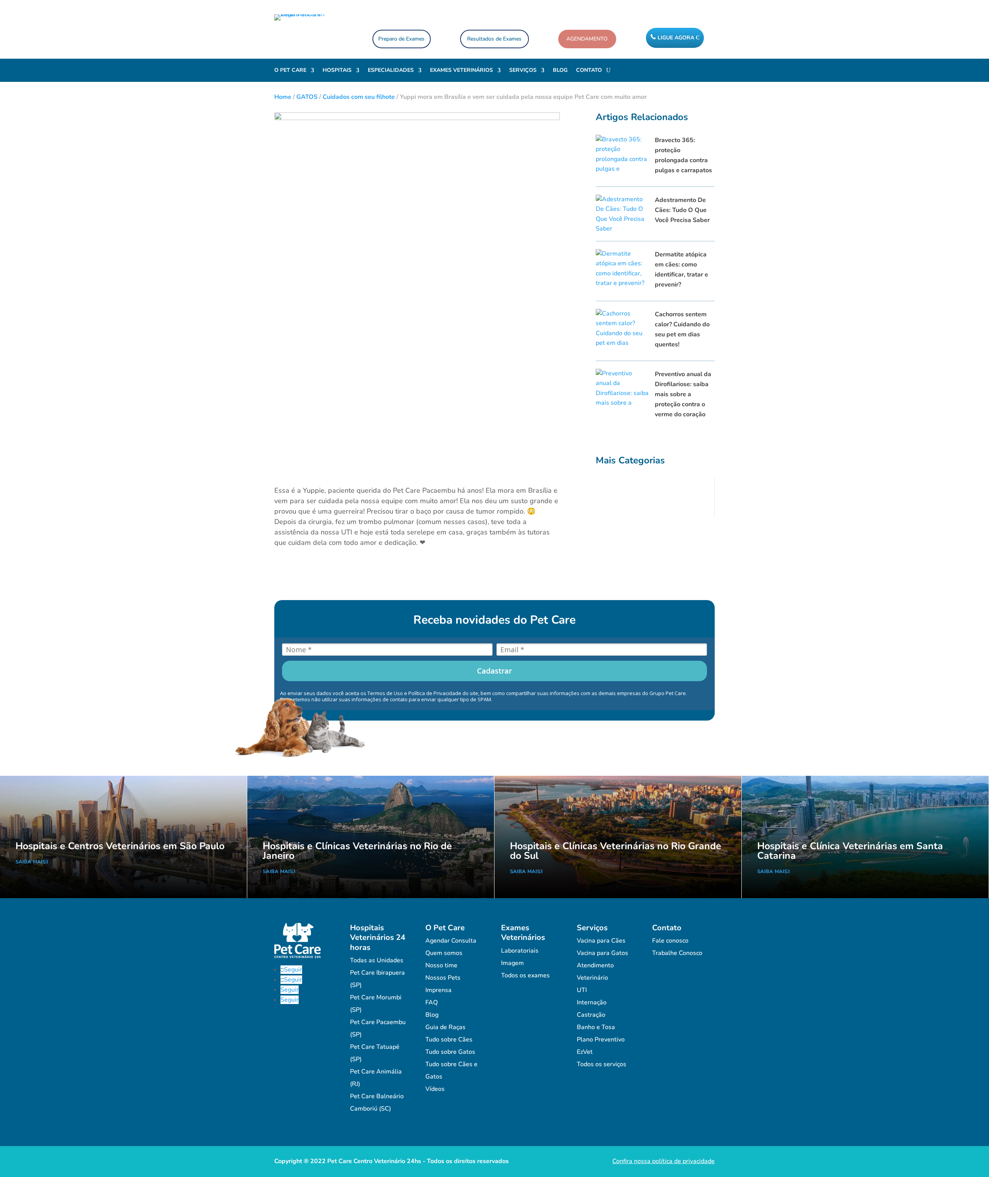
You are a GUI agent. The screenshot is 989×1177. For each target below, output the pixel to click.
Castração (591, 1015)
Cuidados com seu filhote (359, 97)
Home (282, 97)
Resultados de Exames (494, 38)
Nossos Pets (443, 977)
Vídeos (435, 1089)
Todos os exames (525, 975)
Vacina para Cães (601, 940)
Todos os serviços (601, 1064)
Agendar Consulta (450, 940)
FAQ (431, 1002)
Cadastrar (494, 671)
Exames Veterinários (461, 71)
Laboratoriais (520, 950)
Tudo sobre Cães (448, 1039)
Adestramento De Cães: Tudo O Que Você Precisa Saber (682, 210)
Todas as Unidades (376, 960)
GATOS (307, 97)
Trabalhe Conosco (677, 953)
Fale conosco (670, 940)
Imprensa (438, 990)
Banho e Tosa (596, 1027)
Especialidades (391, 71)
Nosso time (441, 965)
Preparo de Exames (401, 38)
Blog (560, 71)
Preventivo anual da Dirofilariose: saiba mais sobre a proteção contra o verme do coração (683, 394)
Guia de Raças (445, 1027)
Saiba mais (30, 861)
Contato (589, 71)
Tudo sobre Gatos (450, 1052)
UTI (582, 990)
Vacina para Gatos (602, 953)
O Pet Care (290, 71)
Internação (592, 1002)
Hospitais (337, 71)
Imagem (512, 963)
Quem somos (443, 953)
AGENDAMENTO (587, 38)
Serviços (523, 71)
